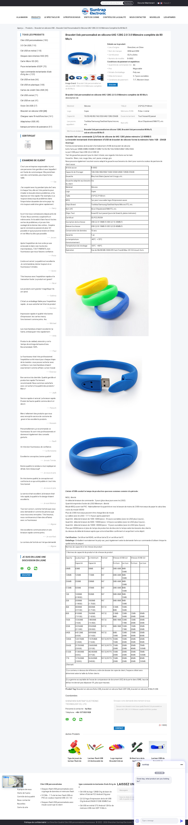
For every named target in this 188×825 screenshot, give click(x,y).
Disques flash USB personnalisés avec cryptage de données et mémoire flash (58, 790)
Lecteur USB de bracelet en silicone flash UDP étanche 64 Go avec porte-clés (158, 759)
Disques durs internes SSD (32, 56)
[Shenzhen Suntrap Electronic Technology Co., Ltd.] (94, 11)
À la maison (21, 17)
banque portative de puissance (34, 127)
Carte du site (22, 807)
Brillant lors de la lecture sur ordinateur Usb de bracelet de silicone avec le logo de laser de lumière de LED (137, 759)
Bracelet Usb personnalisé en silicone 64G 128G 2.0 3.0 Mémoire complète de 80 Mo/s (83, 86)
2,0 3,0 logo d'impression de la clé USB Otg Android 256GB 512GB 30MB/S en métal (95, 800)
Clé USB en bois (27, 79)
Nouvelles (155, 17)
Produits (35, 17)
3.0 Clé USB (25, 45)
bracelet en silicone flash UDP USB (116, 689)
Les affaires (169, 17)
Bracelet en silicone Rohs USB (89, 689)
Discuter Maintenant (146, 3)
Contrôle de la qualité (114, 17)
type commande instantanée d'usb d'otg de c (97, 785)
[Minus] (181, 764)
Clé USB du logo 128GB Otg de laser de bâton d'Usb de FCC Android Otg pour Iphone (96, 793)
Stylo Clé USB (26, 106)
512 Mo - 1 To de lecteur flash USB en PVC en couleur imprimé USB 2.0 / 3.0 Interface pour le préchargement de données (57, 797)
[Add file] (137, 821)
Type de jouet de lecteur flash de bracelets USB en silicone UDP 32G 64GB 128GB (74, 759)
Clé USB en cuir (27, 100)
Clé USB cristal (27, 95)
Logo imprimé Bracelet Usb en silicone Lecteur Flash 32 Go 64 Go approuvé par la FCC (116, 759)
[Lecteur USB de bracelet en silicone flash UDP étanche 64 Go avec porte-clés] (158, 747)
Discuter (112, 85)
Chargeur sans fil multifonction (34, 116)
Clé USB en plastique (29, 85)
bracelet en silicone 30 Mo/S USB (144, 689)
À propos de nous (71, 17)
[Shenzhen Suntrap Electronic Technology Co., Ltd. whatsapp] (30, 568)
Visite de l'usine (91, 17)
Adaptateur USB (27, 121)
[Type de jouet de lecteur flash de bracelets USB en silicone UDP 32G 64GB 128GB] (74, 747)
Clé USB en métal (28, 51)
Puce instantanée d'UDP (31, 66)
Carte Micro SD (27, 61)
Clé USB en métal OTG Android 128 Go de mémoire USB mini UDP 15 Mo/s (97, 807)
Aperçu (20, 28)
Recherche (128, 3)
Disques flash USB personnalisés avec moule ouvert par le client (58, 803)
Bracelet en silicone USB (45, 28)
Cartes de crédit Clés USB (32, 90)
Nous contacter (138, 17)
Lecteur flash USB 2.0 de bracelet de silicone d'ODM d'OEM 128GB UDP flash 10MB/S (95, 759)
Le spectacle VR (52, 17)
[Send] (182, 821)
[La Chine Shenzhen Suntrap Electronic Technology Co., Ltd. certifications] (27, 145)
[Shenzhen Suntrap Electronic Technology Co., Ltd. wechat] (37, 568)
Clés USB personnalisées (31, 40)
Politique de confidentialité (35, 822)
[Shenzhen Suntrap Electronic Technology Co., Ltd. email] (23, 568)
